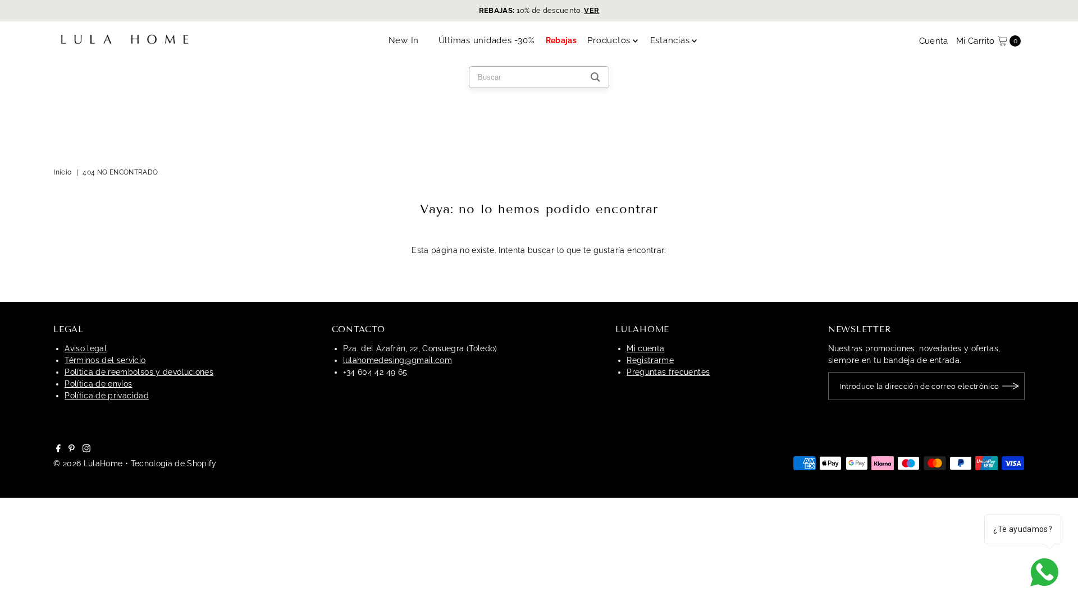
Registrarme (650, 360)
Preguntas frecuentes (668, 372)
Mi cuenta (645, 348)
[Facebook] (58, 449)
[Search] (595, 77)
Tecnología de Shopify (174, 463)
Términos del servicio (105, 360)
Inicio (62, 172)
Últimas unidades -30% (486, 40)
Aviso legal (86, 348)
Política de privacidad (107, 395)
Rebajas (561, 40)
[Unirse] (1011, 386)
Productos (609, 40)
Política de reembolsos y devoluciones (139, 372)
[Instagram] (86, 449)
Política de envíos (98, 383)
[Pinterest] (71, 449)
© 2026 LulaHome (87, 463)
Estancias (670, 40)
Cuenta (933, 41)
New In (404, 40)
